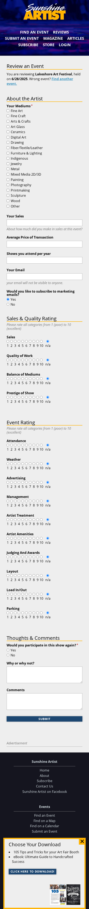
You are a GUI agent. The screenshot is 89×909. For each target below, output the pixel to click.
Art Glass (18, 127)
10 (41, 345)
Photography (21, 185)
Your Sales (15, 216)
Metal (15, 169)
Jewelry (16, 164)
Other (15, 206)
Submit (44, 719)
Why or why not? (20, 663)
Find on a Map (44, 821)
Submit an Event (22, 38)
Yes (13, 299)
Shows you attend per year (29, 253)
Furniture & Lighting (26, 153)
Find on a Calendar (44, 826)
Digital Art (18, 137)
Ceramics (18, 132)
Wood (15, 201)
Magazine (53, 38)
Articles (75, 38)
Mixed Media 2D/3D (26, 174)
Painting (17, 180)
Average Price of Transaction (30, 237)
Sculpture (18, 196)
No (13, 304)
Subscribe (28, 44)
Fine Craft (18, 116)
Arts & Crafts (21, 121)
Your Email (16, 270)
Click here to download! (33, 871)
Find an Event (34, 32)
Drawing (17, 143)
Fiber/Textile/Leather (27, 148)
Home (44, 770)
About (44, 775)
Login (65, 44)
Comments (16, 690)
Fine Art (17, 111)
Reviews (61, 32)
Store (48, 44)
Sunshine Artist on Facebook (44, 791)
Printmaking (20, 190)
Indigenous (19, 158)
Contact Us (44, 786)
